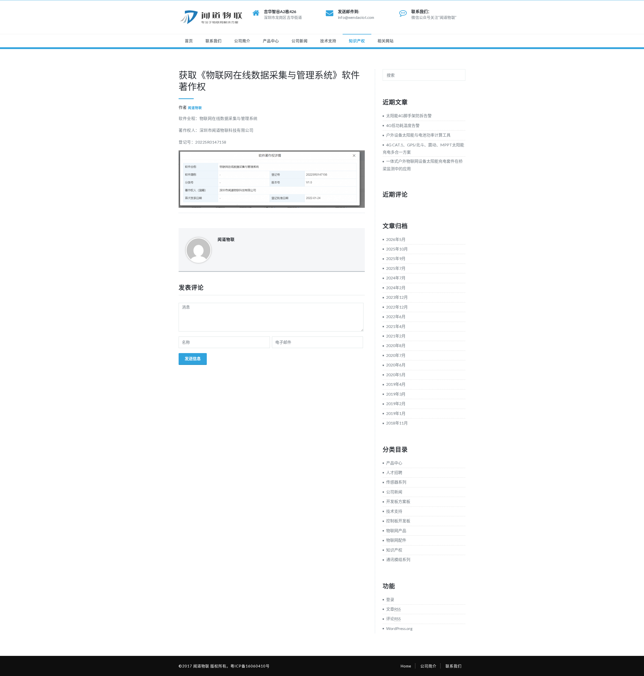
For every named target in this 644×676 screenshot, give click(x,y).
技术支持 (328, 40)
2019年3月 (396, 394)
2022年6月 (396, 316)
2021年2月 (396, 335)
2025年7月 (396, 268)
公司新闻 (300, 40)
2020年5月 (396, 374)
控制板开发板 (398, 520)
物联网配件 (396, 540)
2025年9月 (396, 258)
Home (405, 666)
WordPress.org (399, 628)
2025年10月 (397, 248)
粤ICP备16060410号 (250, 666)
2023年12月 (397, 297)
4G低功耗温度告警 (403, 125)
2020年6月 (396, 364)
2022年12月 (397, 307)
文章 (393, 609)
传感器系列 (396, 482)
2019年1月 (396, 413)
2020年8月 (396, 345)
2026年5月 (396, 239)
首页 (189, 40)
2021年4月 (396, 326)
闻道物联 (195, 108)
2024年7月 (396, 277)
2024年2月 (396, 287)
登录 (390, 599)
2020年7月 (396, 355)
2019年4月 (396, 384)
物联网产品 (396, 530)
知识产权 (357, 40)
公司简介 (242, 40)
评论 (393, 618)
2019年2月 (396, 403)
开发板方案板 (398, 501)
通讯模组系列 (398, 559)
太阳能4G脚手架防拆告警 (409, 115)
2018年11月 (397, 422)
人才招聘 (394, 472)
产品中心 (271, 40)
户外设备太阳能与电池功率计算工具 (418, 135)
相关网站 (386, 40)
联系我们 (214, 40)
